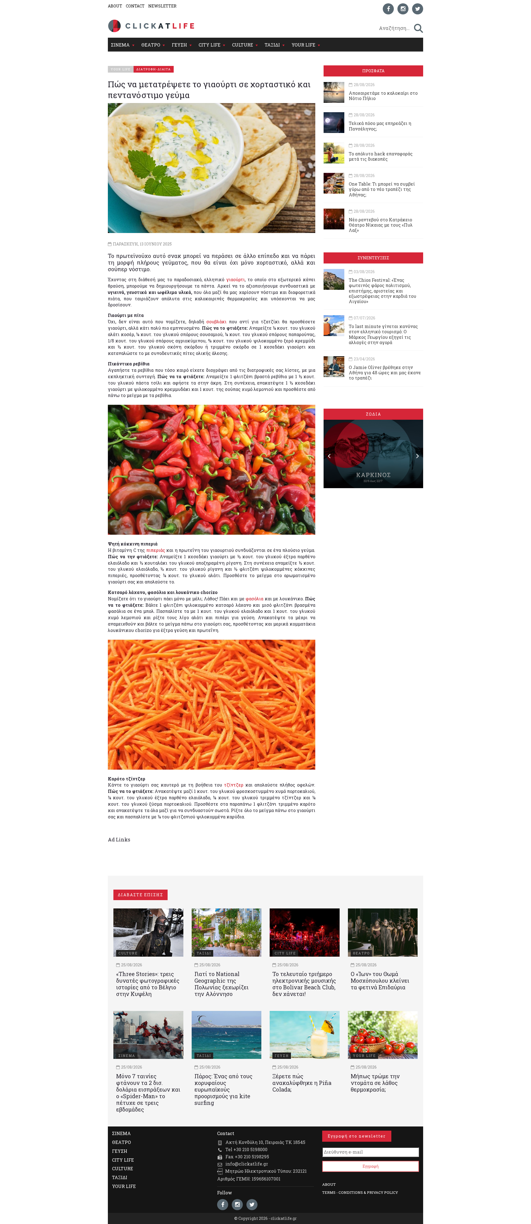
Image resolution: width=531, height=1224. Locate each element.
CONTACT (135, 6)
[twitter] (417, 8)
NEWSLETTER (162, 6)
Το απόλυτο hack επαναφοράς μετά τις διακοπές (381, 156)
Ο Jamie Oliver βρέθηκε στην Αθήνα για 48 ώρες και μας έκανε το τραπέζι (385, 372)
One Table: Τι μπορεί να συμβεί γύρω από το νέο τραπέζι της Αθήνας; (382, 189)
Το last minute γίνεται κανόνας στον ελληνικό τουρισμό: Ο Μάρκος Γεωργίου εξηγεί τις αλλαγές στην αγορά (383, 334)
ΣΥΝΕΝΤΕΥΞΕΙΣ (373, 257)
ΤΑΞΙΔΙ (272, 45)
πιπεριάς (155, 550)
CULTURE (242, 45)
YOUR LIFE (303, 45)
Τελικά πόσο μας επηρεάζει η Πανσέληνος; (380, 125)
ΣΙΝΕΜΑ (120, 45)
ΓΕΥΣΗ (179, 45)
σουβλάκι (216, 321)
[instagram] (402, 8)
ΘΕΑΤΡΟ (150, 45)
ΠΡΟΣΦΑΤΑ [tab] (373, 70)
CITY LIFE (209, 45)
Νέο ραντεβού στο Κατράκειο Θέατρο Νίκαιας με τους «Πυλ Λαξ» (381, 225)
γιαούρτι (235, 279)
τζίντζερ (233, 785)
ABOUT (115, 6)
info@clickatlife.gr (246, 1164)
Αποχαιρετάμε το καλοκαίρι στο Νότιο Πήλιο (383, 95)
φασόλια (254, 598)
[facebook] (388, 8)
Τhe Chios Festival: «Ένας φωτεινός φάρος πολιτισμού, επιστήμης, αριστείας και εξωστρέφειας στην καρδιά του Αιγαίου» (382, 290)
